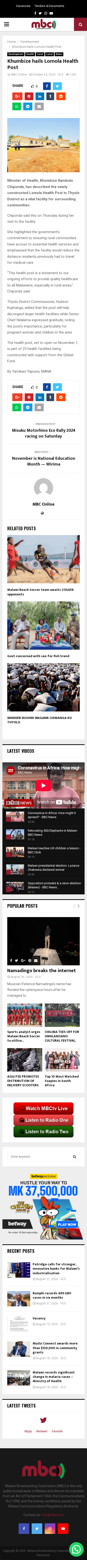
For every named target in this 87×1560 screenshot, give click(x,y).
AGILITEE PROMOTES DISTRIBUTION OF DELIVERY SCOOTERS (23, 1081)
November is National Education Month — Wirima (43, 461)
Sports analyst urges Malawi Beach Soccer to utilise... (23, 1036)
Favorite (57, 1431)
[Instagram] (50, 1528)
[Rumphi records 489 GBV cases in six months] (18, 1298)
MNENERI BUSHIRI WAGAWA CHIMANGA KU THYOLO (39, 720)
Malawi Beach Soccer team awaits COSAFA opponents (40, 592)
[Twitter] (37, 1528)
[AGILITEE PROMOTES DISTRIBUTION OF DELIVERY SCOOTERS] (24, 1060)
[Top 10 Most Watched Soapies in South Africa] (62, 1060)
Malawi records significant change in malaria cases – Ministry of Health (54, 1377)
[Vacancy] (18, 1323)
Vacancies (23, 6)
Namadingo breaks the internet (41, 971)
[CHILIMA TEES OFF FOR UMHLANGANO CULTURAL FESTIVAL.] (62, 1015)
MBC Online (19, 74)
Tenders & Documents (49, 6)
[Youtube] (63, 1528)
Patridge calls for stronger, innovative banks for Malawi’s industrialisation (56, 1268)
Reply (28, 1431)
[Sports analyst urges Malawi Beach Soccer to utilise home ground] (24, 1015)
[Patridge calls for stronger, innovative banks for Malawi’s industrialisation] (18, 1269)
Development (15, 54)
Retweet (41, 1431)
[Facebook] (24, 1528)
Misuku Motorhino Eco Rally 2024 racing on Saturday (43, 433)
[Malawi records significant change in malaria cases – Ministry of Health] (18, 1378)
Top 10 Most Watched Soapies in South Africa (62, 1081)
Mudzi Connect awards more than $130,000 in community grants (55, 1348)
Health (30, 54)
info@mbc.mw (52, 1515)
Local (40, 54)
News (59, 54)
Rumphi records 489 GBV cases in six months (52, 1295)
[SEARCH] (74, 1157)
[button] (76, 1549)
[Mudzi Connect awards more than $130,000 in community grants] (18, 1349)
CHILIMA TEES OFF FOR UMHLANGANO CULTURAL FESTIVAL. (62, 1036)
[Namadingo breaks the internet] (43, 941)
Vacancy (39, 1318)
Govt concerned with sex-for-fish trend (38, 656)
